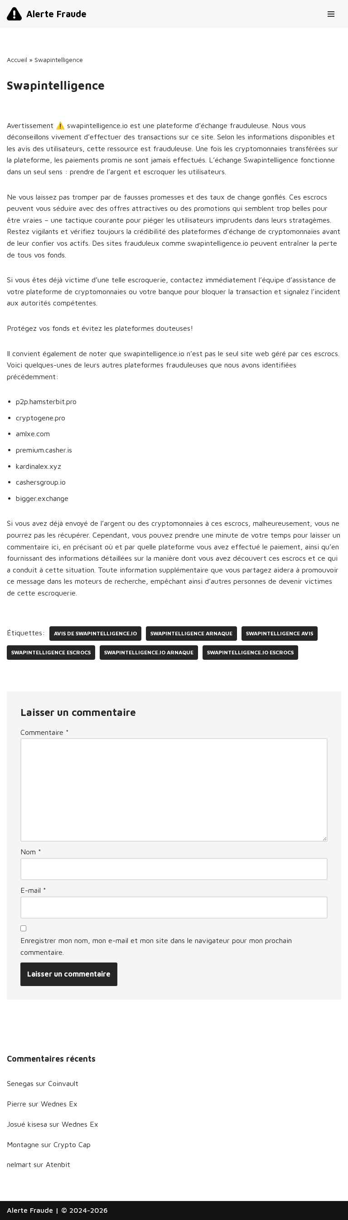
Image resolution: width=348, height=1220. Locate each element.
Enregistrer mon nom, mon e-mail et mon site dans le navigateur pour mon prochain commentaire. (156, 946)
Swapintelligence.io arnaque (148, 652)
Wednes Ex (59, 1104)
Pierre (16, 1104)
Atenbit (58, 1164)
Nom (30, 852)
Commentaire (44, 732)
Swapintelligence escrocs (51, 652)
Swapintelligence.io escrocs (250, 652)
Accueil (17, 59)
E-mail (33, 890)
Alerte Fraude (30, 1210)
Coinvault (63, 1083)
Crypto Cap (72, 1144)
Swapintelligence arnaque (191, 633)
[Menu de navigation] (331, 14)
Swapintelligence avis (279, 633)
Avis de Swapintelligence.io (95, 633)
